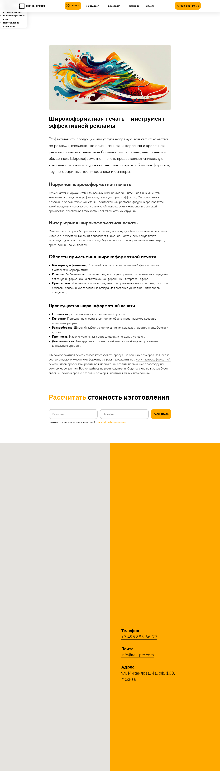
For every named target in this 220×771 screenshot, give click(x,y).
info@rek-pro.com (137, 655)
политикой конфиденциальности (111, 422)
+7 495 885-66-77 (139, 636)
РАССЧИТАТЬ (161, 414)
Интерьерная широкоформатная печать (93, 222)
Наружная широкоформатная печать (90, 184)
